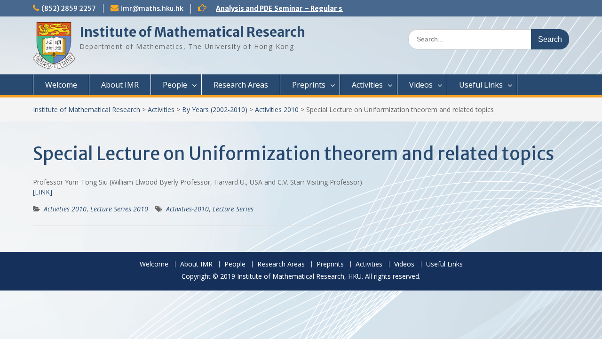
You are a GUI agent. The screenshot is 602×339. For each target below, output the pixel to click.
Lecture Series (233, 208)
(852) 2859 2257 (68, 8)
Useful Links (481, 85)
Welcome (61, 85)
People (175, 85)
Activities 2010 (277, 109)
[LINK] (42, 191)
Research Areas (241, 85)
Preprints (308, 85)
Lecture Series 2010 (119, 208)
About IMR (120, 85)
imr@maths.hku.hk (152, 8)
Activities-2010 (187, 208)
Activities (367, 85)
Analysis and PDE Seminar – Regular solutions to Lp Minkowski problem (335, 8)
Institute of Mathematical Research (192, 32)
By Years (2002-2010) (214, 109)
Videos (421, 85)
